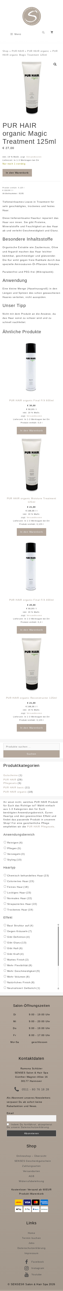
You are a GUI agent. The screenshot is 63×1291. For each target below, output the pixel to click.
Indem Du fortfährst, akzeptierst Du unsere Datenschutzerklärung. (29, 1125)
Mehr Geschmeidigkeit (23, 971)
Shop (6, 51)
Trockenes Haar (20, 909)
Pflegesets (10, 783)
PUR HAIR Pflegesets (40, 826)
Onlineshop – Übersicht (31, 1156)
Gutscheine (10, 775)
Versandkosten (33, 157)
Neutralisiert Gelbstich (23, 988)
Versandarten (31, 1171)
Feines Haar (18, 887)
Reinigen (15, 842)
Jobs (32, 1243)
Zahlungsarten (31, 1166)
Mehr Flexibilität (19, 965)
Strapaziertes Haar (22, 904)
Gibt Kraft (15, 954)
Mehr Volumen (18, 976)
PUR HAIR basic (13, 787)
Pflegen (14, 848)
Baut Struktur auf (20, 925)
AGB (31, 1176)
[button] (55, 64)
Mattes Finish (18, 959)
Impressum (32, 1253)
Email (10, 1113)
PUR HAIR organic (38, 51)
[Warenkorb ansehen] (52, 32)
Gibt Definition (18, 937)
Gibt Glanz (17, 942)
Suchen (31, 753)
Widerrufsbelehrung (31, 1181)
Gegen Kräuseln (19, 931)
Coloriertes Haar (20, 881)
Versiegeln (16, 854)
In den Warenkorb (17, 172)
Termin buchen (31, 1238)
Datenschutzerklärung (31, 1248)
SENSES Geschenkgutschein (32, 1161)
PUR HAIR (18, 51)
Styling (14, 859)
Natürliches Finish (21, 982)
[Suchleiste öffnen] (43, 32)
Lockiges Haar (19, 892)
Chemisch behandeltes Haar (28, 875)
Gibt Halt (15, 948)
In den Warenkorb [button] (31, 430)
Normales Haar (19, 898)
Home (31, 1233)
